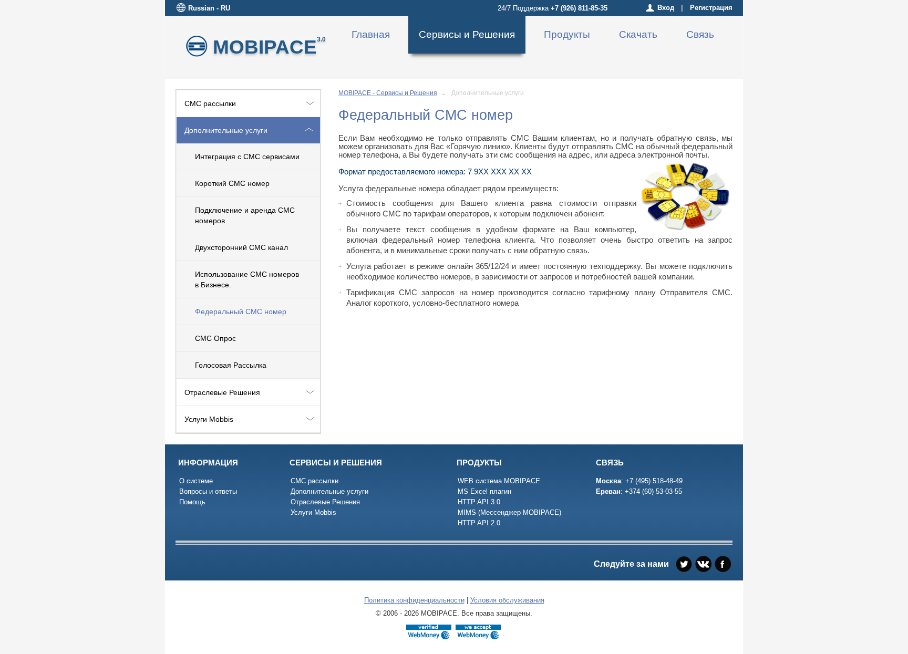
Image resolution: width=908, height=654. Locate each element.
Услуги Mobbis (208, 419)
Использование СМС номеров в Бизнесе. (247, 279)
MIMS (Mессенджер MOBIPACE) (509, 512)
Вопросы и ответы (208, 491)
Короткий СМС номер (232, 183)
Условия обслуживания (507, 600)
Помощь (192, 502)
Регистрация (711, 8)
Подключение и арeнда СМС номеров (245, 215)
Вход (665, 8)
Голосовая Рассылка (230, 365)
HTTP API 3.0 (479, 502)
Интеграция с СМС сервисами (247, 156)
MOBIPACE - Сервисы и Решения (387, 93)
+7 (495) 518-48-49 (654, 481)
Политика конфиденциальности (414, 600)
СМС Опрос (215, 338)
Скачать (638, 34)
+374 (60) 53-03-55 (653, 491)
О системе (196, 481)
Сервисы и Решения (467, 34)
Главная (371, 34)
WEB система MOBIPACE (499, 481)
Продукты (567, 34)
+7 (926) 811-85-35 (579, 8)
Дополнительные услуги (225, 130)
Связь (700, 34)
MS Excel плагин (484, 491)
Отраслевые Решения (222, 392)
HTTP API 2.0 (479, 523)
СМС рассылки (210, 103)
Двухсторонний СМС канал (241, 247)
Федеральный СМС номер (240, 311)
